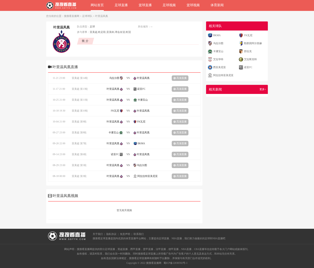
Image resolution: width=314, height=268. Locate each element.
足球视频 (169, 5)
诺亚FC (248, 67)
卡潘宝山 (218, 51)
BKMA (217, 35)
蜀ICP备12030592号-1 (176, 263)
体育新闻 (217, 5)
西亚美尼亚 (219, 67)
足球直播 (121, 5)
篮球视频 (193, 5)
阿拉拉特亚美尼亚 (223, 75)
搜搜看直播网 (71, 16)
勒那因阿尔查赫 (253, 43)
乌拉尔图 (218, 43)
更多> (262, 89)
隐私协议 (111, 234)
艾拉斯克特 (250, 59)
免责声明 (125, 234)
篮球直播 (145, 5)
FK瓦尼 (248, 35)
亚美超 (75, 78)
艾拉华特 (218, 59)
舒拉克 (248, 51)
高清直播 (181, 78)
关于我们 (98, 234)
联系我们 (139, 234)
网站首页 (97, 5)
